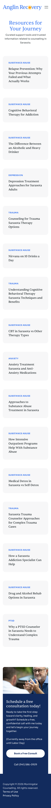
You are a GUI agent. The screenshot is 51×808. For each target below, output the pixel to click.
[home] (22, 7)
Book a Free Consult (25, 753)
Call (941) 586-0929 (25, 764)
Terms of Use (10, 791)
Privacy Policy (11, 795)
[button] (46, 7)
